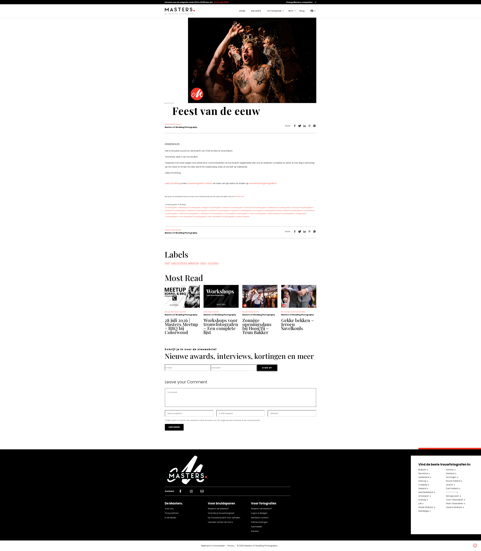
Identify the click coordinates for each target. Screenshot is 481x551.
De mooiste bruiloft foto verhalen (224, 517)
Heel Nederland (425, 492)
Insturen (255, 531)
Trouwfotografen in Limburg (287, 207)
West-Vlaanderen (454, 503)
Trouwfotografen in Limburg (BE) (221, 213)
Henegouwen (452, 496)
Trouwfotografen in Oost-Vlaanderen (178, 216)
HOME (242, 11)
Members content (259, 517)
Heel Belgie (423, 511)
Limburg (422, 481)
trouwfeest (213, 263)
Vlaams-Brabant (454, 507)
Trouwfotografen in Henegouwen (293, 213)
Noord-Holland (453, 481)
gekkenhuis (193, 263)
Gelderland (423, 477)
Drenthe (450, 469)
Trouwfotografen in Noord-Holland (276, 210)
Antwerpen (423, 496)
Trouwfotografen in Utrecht (175, 213)
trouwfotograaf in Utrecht (200, 183)
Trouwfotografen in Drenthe (205, 210)
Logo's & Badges (259, 513)
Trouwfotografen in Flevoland (241, 207)
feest (167, 263)
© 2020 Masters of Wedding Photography (257, 545)
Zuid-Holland (452, 488)
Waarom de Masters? (218, 508)
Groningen (451, 477)
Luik (420, 503)
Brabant (422, 469)
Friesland (450, 473)
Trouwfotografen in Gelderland (265, 207)
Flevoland (423, 473)
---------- (451, 492)
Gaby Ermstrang (173, 183)
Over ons (169, 508)
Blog (302, 11)
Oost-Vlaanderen (454, 499)
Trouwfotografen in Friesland (227, 210)
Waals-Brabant (425, 507)
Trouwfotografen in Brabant (219, 207)
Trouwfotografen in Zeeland (183, 210)
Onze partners (172, 513)
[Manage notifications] (475, 545)
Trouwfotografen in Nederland (176, 207)
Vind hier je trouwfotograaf (221, 513)
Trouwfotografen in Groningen (250, 210)
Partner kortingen (259, 522)
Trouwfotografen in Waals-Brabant (267, 213)
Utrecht (449, 484)
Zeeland (422, 488)
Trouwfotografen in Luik (244, 213)
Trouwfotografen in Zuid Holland (302, 210)
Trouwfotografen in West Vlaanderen (207, 216)
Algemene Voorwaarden (213, 545)
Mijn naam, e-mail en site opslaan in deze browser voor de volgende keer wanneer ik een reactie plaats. (213, 420)
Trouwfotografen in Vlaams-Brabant (235, 216)
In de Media (170, 517)
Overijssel (422, 484)
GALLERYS (256, 11)
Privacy (230, 545)
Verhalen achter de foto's (220, 522)
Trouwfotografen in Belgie (197, 207)
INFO (290, 11)
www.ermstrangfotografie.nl (262, 183)
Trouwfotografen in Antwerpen (197, 213)
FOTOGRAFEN (274, 11)
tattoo (203, 263)
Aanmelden (256, 526)
